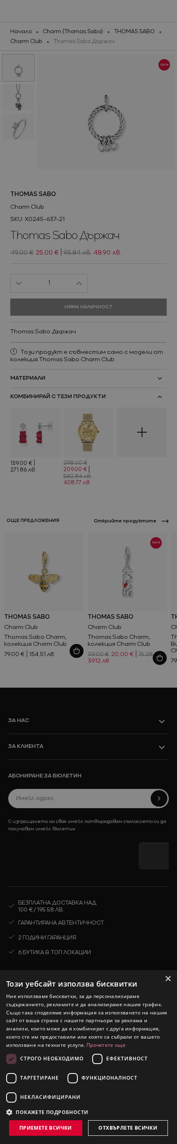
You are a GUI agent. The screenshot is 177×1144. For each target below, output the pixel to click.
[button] (47, 1112)
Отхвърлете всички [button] (127, 1127)
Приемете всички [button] (45, 1127)
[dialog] (88, 1057)
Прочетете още (106, 1044)
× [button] (168, 979)
